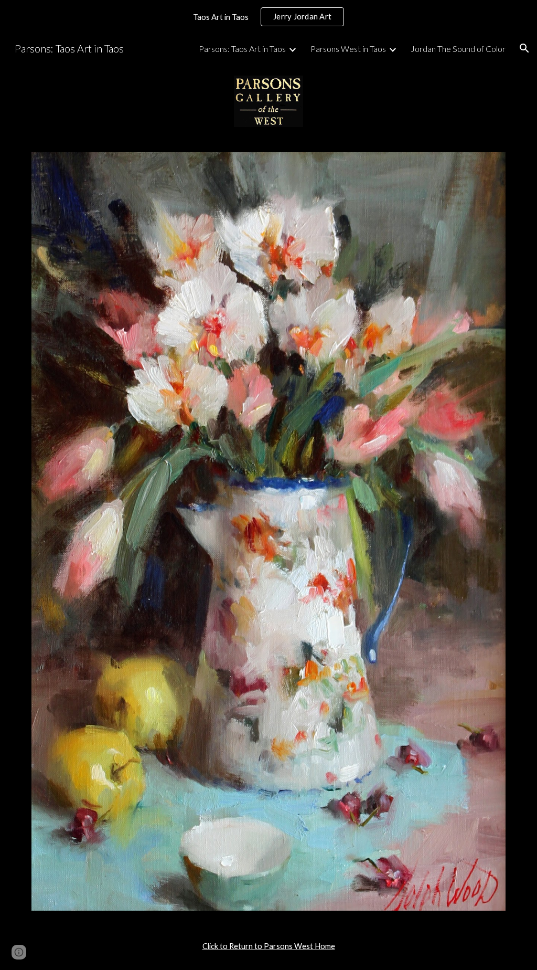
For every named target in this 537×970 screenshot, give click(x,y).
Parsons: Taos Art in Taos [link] (242, 49)
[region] (268, 17)
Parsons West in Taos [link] (348, 49)
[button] (524, 48)
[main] (268, 946)
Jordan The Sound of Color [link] (458, 49)
